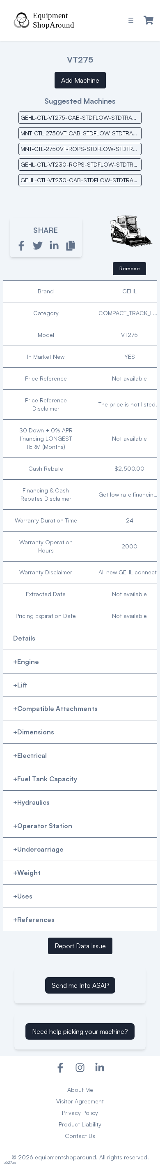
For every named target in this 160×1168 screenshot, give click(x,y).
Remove (129, 268)
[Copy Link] (70, 246)
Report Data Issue (80, 946)
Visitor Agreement (80, 1101)
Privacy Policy (80, 1112)
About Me (80, 1089)
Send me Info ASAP (80, 985)
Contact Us (80, 1135)
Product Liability (80, 1124)
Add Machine (80, 80)
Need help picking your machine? (80, 1031)
